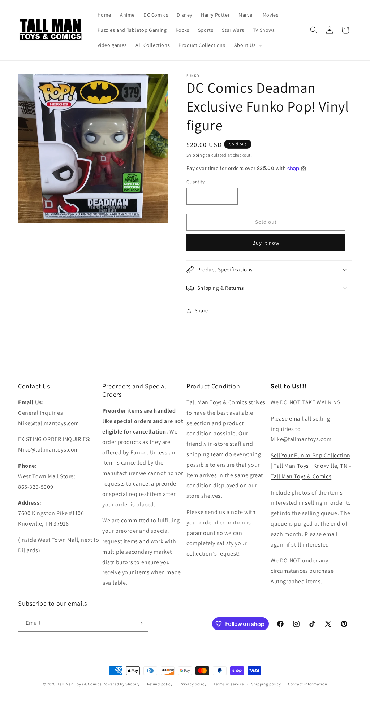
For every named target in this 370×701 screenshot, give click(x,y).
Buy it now (266, 242)
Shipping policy (266, 684)
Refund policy (160, 684)
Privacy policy (193, 684)
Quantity (195, 182)
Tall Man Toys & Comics (79, 684)
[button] (248, 45)
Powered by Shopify (121, 684)
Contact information (307, 684)
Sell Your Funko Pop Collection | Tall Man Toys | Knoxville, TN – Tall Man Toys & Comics (311, 466)
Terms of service (229, 684)
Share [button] (201, 310)
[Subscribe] (140, 623)
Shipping (195, 155)
